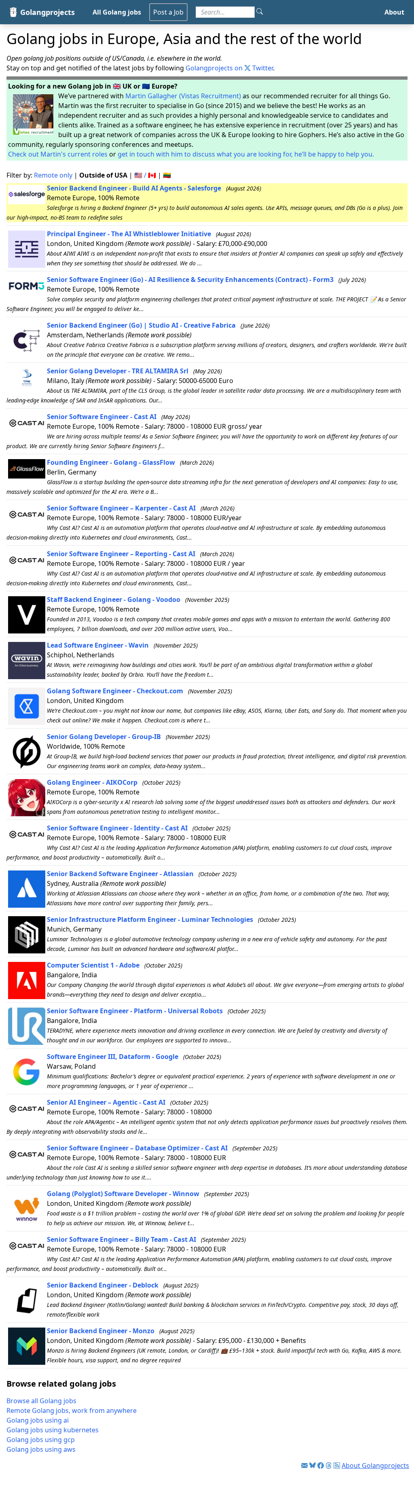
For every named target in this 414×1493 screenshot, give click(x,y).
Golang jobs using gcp (40, 1439)
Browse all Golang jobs (41, 1400)
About (394, 12)
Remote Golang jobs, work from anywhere (71, 1410)
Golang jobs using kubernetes (52, 1429)
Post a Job (168, 12)
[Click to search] (259, 12)
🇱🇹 (167, 175)
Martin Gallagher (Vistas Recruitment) (183, 95)
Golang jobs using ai (37, 1420)
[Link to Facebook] (320, 1465)
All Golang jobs (117, 12)
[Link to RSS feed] (337, 1465)
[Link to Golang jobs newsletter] (304, 1465)
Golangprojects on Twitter (229, 68)
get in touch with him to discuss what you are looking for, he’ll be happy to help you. (246, 154)
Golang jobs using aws (41, 1449)
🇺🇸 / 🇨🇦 (145, 175)
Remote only (53, 175)
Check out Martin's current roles (58, 154)
